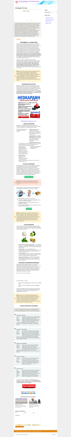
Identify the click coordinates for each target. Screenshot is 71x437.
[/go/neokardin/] (28, 107)
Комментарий (17, 415)
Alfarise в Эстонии (48, 23)
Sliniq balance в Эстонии (49, 20)
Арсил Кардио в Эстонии (33, 404)
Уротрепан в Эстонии (48, 17)
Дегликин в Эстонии (18, 404)
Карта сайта (54, 434)
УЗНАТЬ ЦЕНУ (29, 208)
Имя (16, 412)
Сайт (33, 412)
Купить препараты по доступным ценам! (29, 1)
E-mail (25, 412)
